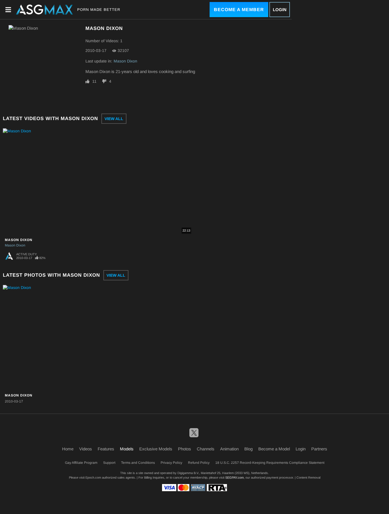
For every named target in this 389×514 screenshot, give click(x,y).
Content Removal (308, 477)
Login (279, 9)
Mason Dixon (125, 61)
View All (114, 118)
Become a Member (239, 9)
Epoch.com (93, 477)
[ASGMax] (44, 10)
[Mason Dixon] (38, 338)
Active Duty (26, 254)
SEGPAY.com (234, 477)
